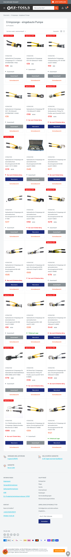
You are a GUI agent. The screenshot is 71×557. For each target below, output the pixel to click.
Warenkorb (35, 126)
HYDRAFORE (8, 56)
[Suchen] (56, 8)
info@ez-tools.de (8, 516)
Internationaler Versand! (10, 2)
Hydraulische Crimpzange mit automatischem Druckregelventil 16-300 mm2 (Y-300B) (57, 268)
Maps (40, 484)
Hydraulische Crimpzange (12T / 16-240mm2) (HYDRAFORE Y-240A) (13, 111)
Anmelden (44, 521)
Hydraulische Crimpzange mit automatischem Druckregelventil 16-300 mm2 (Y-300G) (35, 163)
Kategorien (42, 481)
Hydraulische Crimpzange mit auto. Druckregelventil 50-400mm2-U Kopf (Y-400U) (35, 267)
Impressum (6, 481)
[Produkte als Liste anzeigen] (64, 31)
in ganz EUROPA (13, 458)
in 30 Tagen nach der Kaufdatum (52, 458)
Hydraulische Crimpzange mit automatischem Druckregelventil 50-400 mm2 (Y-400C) (57, 215)
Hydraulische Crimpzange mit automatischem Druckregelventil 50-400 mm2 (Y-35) (57, 426)
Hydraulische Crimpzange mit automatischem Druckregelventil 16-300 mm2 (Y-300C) (57, 163)
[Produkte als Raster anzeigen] (61, 31)
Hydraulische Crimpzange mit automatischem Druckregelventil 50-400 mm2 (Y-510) (14, 268)
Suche (41, 487)
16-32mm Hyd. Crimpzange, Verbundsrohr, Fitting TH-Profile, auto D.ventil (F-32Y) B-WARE (35, 374)
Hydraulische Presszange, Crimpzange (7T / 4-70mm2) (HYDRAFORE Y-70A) (13, 60)
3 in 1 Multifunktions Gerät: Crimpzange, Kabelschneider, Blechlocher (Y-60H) (14, 425)
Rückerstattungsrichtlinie (47, 498)
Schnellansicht (14, 80)
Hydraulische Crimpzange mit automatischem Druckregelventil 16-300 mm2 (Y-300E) (14, 321)
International (43, 490)
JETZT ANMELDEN (60, 2)
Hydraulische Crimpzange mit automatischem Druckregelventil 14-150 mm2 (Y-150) (14, 215)
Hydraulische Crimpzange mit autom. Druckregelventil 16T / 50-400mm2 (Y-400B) (35, 425)
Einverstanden (59, 550)
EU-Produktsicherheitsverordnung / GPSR (16, 496)
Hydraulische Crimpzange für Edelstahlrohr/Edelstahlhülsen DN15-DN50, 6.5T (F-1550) (14, 373)
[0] (66, 8)
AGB (4, 492)
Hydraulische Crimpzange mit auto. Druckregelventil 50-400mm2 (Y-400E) (57, 373)
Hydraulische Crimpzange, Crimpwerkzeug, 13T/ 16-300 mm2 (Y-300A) (56, 60)
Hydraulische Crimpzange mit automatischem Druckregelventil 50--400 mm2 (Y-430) (35, 321)
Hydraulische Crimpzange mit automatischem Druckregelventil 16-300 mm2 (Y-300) (35, 215)
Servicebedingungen (45, 496)
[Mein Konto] (62, 8)
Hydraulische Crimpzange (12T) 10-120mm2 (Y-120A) (34, 59)
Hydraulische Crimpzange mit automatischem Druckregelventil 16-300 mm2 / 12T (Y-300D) (14, 163)
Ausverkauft (14, 76)
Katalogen (42, 493)
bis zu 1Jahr (11, 467)
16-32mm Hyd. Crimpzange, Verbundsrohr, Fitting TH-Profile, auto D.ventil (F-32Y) (56, 111)
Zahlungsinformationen (10, 489)
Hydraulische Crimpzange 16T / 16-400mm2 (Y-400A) (35, 110)
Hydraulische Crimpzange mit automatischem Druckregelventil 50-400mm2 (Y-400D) (57, 321)
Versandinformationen (10, 485)
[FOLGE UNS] (4, 534)
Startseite (6, 15)
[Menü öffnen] (4, 8)
